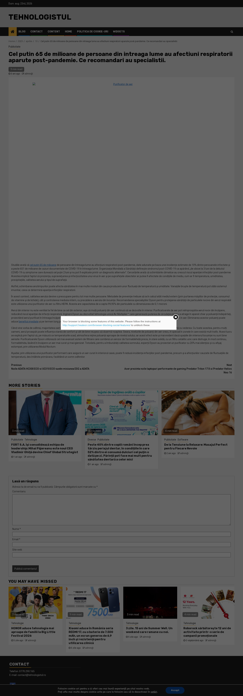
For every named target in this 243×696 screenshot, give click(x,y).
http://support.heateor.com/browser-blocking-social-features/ (96, 325)
